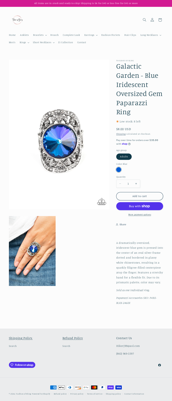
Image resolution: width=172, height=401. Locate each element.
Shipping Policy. (21, 338)
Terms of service (94, 394)
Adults (124, 156)
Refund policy (60, 394)
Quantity (120, 176)
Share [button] (123, 224)
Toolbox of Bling (23, 394)
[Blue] (118, 169)
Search (13, 345)
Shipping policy (113, 394)
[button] (39, 35)
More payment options (139, 214)
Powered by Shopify (41, 394)
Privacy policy (76, 394)
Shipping (121, 134)
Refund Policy (72, 338)
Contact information (134, 394)
